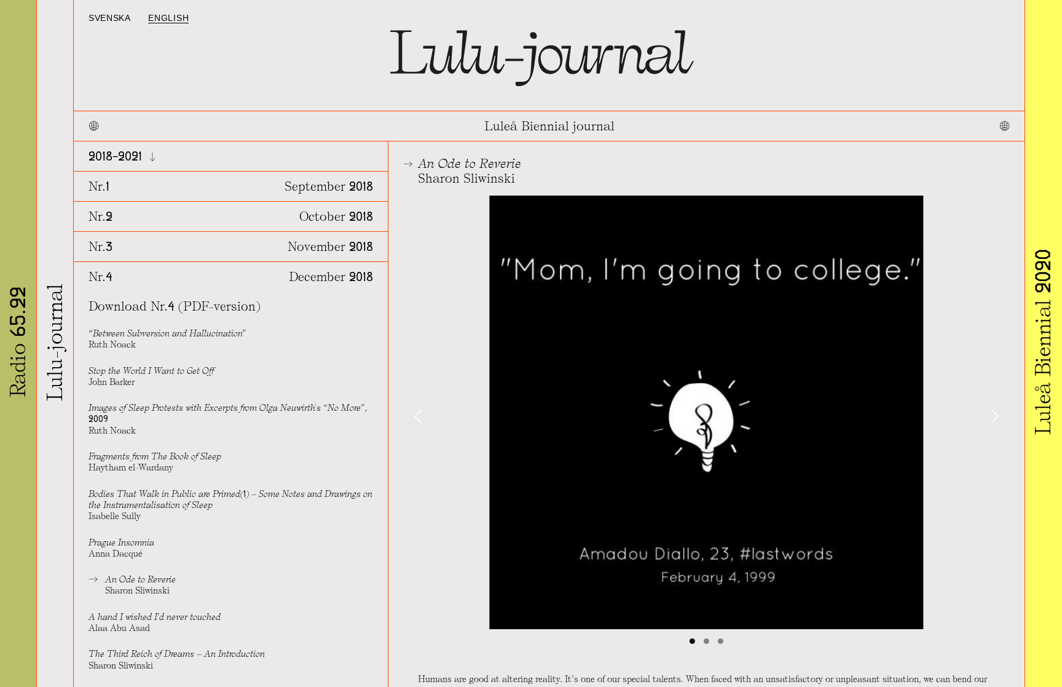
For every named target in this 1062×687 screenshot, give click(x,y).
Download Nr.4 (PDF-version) (174, 306)
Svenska (109, 18)
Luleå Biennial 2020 (1043, 342)
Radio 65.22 (18, 342)
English (168, 18)
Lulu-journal (55, 342)
